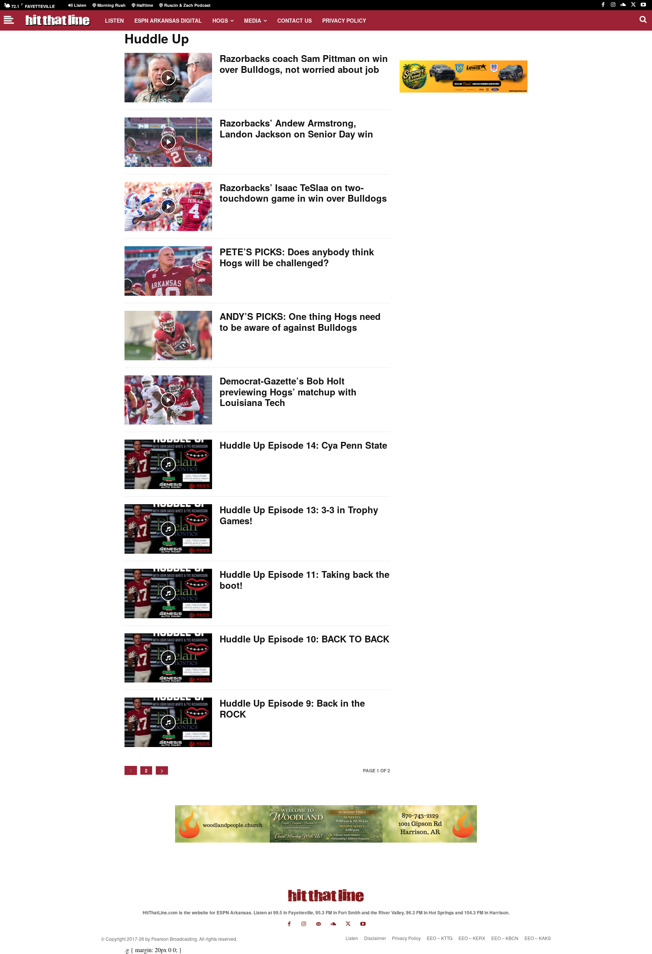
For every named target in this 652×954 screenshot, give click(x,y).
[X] (633, 5)
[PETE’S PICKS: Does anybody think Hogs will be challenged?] (168, 271)
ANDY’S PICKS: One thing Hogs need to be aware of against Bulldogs (300, 321)
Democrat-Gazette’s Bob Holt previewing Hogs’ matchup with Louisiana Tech (288, 391)
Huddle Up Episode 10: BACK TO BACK (304, 638)
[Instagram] (613, 5)
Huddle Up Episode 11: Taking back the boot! (304, 579)
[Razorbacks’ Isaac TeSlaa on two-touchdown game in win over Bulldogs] (168, 207)
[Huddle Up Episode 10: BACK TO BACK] (168, 658)
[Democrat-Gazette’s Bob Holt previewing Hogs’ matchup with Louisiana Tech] (168, 400)
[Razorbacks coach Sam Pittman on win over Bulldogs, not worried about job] (168, 77)
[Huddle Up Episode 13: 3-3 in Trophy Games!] (168, 529)
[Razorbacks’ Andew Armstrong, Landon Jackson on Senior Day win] (168, 142)
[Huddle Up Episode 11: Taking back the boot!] (168, 593)
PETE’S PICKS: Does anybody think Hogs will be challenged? (297, 257)
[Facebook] (603, 5)
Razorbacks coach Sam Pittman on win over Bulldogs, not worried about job (304, 64)
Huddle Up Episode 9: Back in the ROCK (292, 708)
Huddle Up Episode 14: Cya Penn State (303, 444)
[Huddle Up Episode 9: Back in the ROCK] (168, 722)
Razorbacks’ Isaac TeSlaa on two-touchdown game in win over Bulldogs (303, 193)
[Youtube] (643, 5)
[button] (643, 19)
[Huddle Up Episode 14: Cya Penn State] (168, 464)
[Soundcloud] (623, 5)
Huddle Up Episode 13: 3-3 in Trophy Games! (299, 515)
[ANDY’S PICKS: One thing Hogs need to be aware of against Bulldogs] (168, 335)
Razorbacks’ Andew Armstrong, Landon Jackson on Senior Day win (296, 128)
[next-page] (161, 770)
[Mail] (318, 924)
